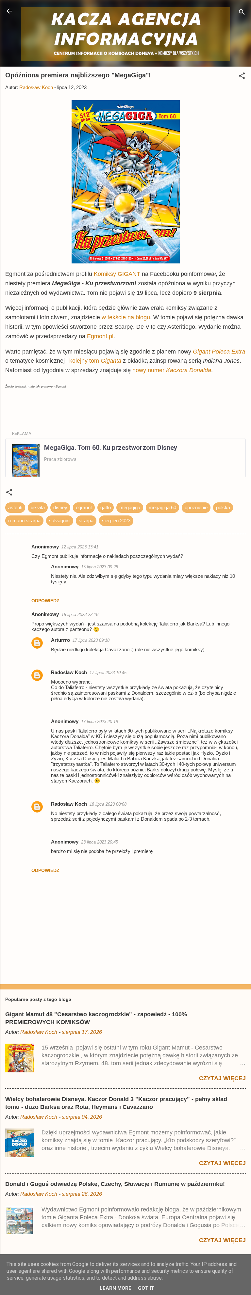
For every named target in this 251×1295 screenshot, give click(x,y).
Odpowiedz (45, 600)
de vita (38, 507)
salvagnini (59, 520)
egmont (84, 507)
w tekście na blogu (126, 317)
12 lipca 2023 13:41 (79, 547)
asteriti (15, 507)
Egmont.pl (100, 336)
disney (60, 507)
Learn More (115, 1288)
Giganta (111, 360)
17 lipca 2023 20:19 (99, 721)
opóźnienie (196, 507)
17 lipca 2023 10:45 (108, 672)
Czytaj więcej (222, 1078)
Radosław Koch (69, 672)
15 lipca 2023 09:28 (99, 566)
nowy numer (171, 370)
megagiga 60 (162, 507)
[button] (242, 77)
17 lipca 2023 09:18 (91, 640)
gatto (105, 507)
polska (223, 507)
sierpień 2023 (116, 520)
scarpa (86, 520)
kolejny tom (85, 360)
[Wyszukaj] (242, 13)
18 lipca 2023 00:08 (108, 804)
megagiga (129, 507)
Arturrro (60, 640)
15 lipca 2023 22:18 (79, 614)
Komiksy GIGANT (118, 274)
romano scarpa (24, 520)
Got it (146, 1288)
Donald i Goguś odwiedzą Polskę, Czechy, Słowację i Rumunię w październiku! (115, 1184)
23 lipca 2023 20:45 (99, 842)
